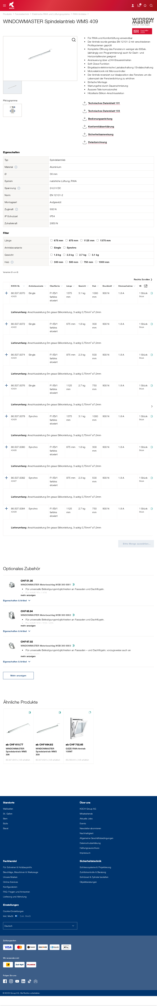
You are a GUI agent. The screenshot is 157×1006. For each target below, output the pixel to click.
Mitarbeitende (86, 813)
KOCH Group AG (88, 808)
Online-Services (10, 882)
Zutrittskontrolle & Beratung (93, 872)
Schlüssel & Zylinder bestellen (94, 877)
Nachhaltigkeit (86, 833)
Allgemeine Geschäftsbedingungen (96, 838)
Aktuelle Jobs (86, 818)
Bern (5, 818)
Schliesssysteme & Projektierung (95, 867)
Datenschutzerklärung (90, 843)
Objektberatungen (88, 882)
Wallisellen (8, 808)
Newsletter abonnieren (90, 828)
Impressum (85, 853)
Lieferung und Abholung (15, 896)
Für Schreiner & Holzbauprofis (17, 867)
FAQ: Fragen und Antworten (16, 891)
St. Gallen (7, 813)
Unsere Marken (10, 877)
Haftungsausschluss (90, 848)
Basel (5, 828)
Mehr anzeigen (18, 675)
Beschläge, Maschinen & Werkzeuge (20, 872)
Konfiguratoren (10, 886)
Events (83, 823)
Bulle (5, 823)
